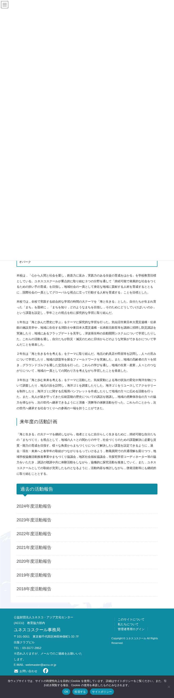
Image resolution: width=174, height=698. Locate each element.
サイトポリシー (102, 691)
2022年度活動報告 (34, 533)
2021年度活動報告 (34, 547)
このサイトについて (131, 619)
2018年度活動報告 (34, 588)
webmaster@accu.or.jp (40, 664)
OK (66, 691)
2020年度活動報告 (34, 561)
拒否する (80, 691)
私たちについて (128, 624)
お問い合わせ (28, 671)
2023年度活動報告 (34, 520)
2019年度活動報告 (34, 575)
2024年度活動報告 (34, 506)
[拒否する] (169, 687)
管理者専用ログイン (131, 629)
